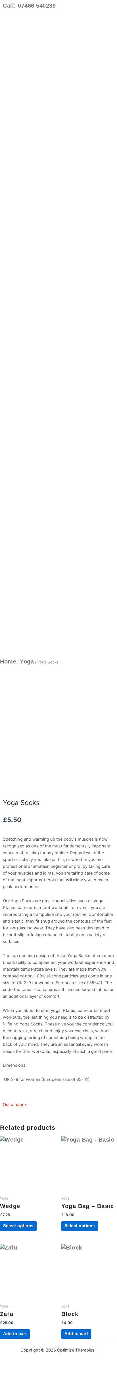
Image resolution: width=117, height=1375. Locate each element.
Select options (18, 1226)
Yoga (27, 661)
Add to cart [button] (15, 1333)
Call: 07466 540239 (29, 6)
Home (8, 661)
